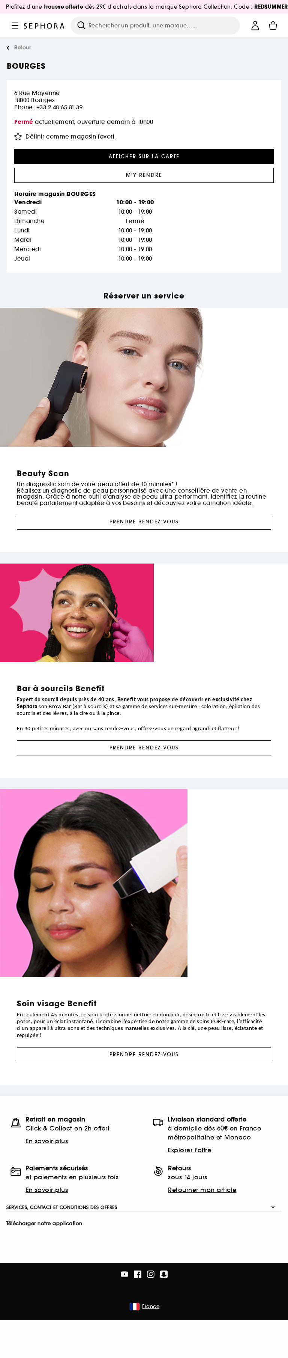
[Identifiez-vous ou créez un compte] (255, 26)
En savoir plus (47, 1141)
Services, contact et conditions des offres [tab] (61, 1207)
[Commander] (273, 26)
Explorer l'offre (189, 1150)
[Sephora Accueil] (44, 25)
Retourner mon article (202, 1190)
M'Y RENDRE (144, 175)
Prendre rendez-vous (144, 521)
